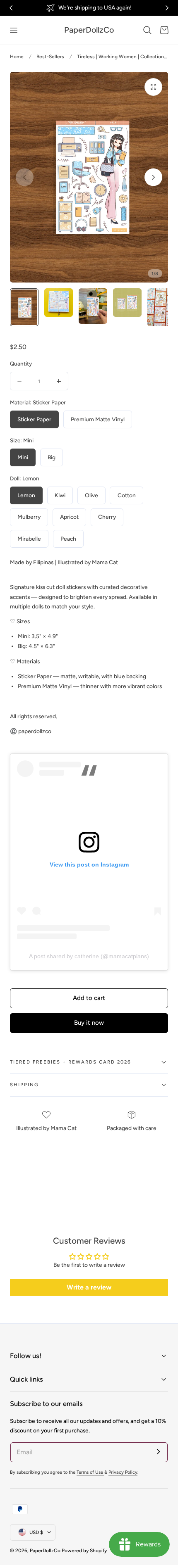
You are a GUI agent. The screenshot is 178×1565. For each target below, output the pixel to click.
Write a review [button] (89, 1287)
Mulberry (29, 516)
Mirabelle (29, 538)
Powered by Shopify (84, 1550)
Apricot (69, 516)
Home (17, 56)
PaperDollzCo (45, 1550)
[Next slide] (153, 177)
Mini (22, 457)
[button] (13, 30)
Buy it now (89, 1022)
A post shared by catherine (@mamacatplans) (89, 956)
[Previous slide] (25, 177)
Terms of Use (90, 1472)
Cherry (107, 516)
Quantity (21, 363)
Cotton (127, 495)
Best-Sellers (50, 56)
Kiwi (60, 495)
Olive (91, 495)
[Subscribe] (158, 1452)
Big (51, 457)
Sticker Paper (34, 419)
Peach (68, 538)
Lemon (26, 495)
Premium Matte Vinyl (98, 419)
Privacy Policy (122, 1472)
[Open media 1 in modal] (153, 87)
